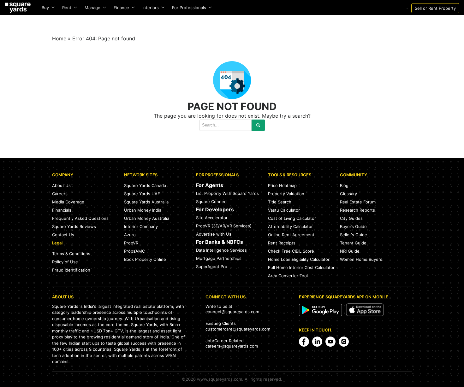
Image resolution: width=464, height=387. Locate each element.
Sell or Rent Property (435, 8)
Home (59, 38)
